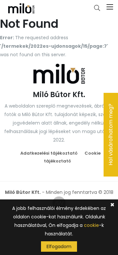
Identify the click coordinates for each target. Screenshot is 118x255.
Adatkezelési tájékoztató (49, 153)
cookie (91, 225)
